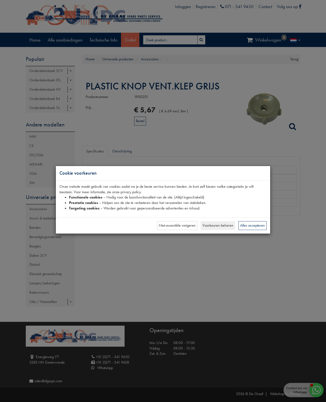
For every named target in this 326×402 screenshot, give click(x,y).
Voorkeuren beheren (217, 225)
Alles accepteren (252, 225)
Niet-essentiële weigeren (177, 225)
